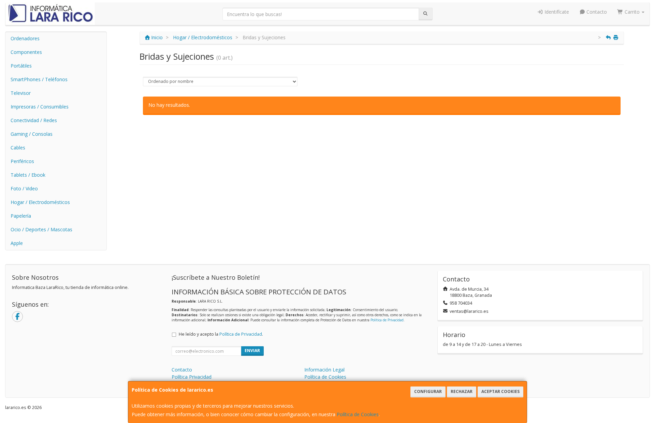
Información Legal (324, 369)
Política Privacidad (192, 377)
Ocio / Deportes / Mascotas (41, 229)
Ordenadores (25, 38)
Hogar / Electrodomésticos (40, 202)
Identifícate (556, 12)
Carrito (632, 12)
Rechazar (461, 391)
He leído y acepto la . (221, 334)
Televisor (21, 93)
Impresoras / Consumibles (40, 106)
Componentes (26, 52)
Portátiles (21, 65)
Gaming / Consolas (32, 134)
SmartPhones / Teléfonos (39, 79)
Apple (17, 243)
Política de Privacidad (387, 320)
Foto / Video (24, 188)
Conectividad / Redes (34, 120)
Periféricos (22, 161)
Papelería (21, 216)
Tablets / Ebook (28, 175)
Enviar (252, 350)
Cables (18, 147)
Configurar (428, 391)
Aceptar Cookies (500, 391)
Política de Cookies (358, 414)
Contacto (596, 12)
